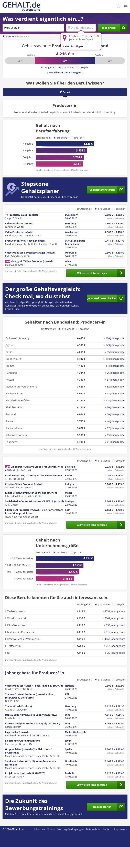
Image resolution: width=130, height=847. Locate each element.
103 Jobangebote (115, 358)
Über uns (39, 829)
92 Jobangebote (116, 393)
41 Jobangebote (116, 441)
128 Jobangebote (115, 400)
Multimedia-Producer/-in (21, 632)
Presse (51, 829)
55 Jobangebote (116, 352)
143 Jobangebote (115, 345)
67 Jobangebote (116, 428)
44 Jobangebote (116, 421)
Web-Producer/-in (17, 618)
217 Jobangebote (115, 645)
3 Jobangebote (116, 365)
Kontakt (107, 829)
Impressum (120, 829)
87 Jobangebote (116, 379)
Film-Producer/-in (17, 625)
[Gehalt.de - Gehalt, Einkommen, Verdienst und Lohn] (21, 7)
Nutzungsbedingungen (70, 829)
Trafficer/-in (14, 645)
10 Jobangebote (116, 414)
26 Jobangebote (116, 372)
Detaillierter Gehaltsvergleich (66, 72)
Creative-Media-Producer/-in (23, 639)
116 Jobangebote (115, 338)
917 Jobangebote (115, 632)
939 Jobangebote (115, 625)
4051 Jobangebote (115, 611)
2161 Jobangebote (115, 618)
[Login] (118, 6)
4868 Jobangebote (115, 639)
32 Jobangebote (116, 386)
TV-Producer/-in (16, 611)
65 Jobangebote (116, 435)
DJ (8, 652)
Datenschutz (93, 829)
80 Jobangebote (116, 407)
